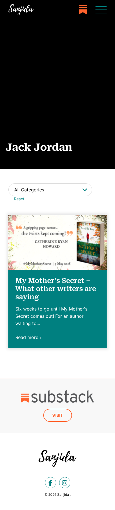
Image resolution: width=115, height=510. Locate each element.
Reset (19, 199)
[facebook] (50, 482)
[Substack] (83, 10)
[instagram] (64, 482)
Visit (57, 415)
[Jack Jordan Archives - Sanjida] (20, 9)
